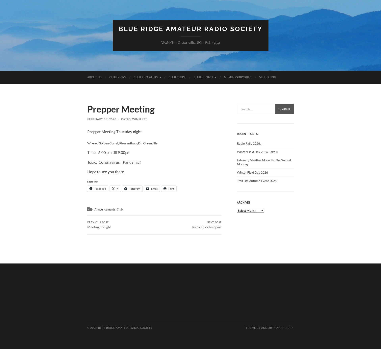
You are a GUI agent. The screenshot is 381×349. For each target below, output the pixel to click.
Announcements (104, 209)
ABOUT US (94, 77)
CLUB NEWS (117, 77)
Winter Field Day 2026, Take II (257, 152)
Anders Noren (272, 327)
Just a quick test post (206, 225)
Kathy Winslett (134, 119)
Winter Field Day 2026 (252, 172)
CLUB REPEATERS (146, 77)
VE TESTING (267, 77)
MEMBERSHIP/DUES (237, 77)
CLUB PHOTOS (203, 77)
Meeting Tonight (99, 225)
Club (120, 209)
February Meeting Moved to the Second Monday (264, 162)
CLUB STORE (177, 77)
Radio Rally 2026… (249, 143)
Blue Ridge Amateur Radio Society (191, 29)
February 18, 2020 (101, 119)
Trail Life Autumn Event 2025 (257, 181)
